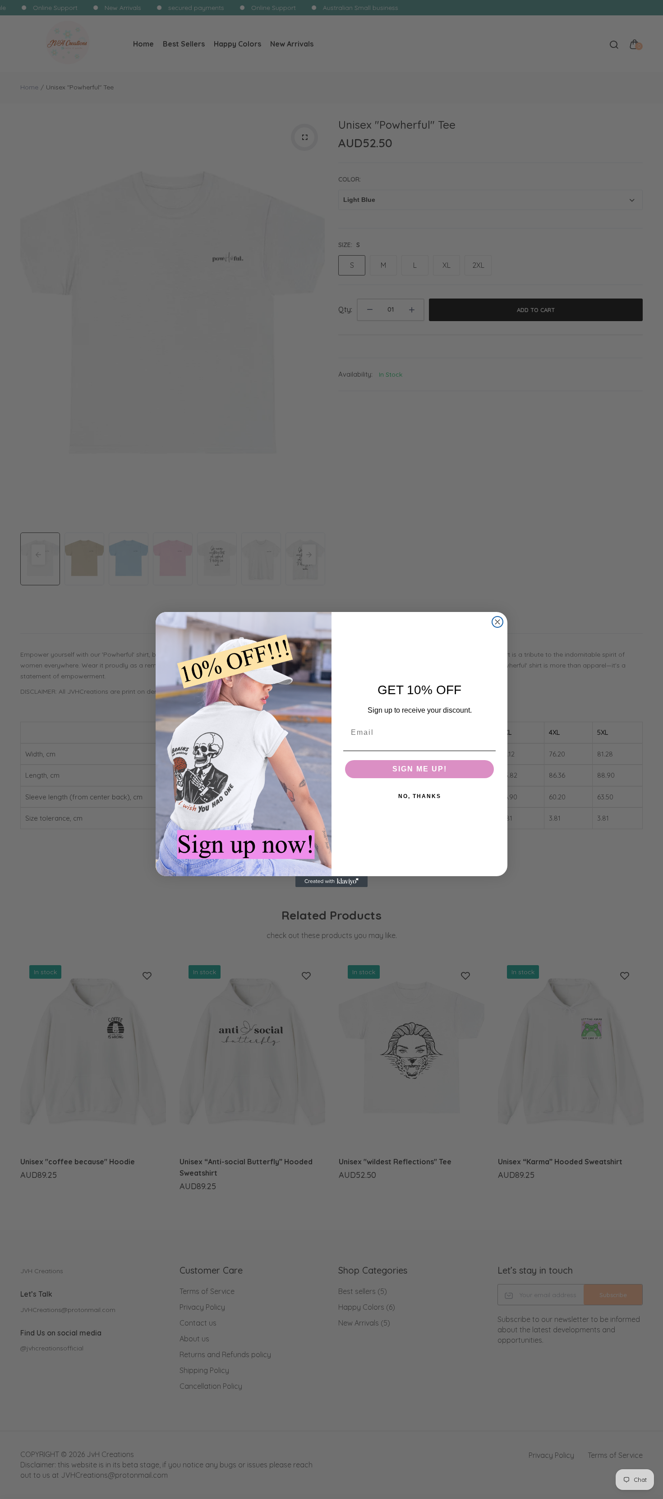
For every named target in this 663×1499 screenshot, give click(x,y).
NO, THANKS (419, 796)
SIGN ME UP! (419, 769)
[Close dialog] (497, 621)
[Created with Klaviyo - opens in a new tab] (331, 881)
